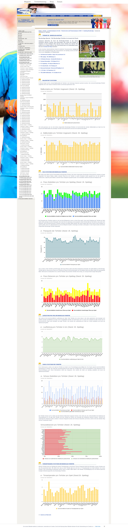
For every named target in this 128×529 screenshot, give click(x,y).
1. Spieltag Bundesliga (24, 171)
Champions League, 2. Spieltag (26, 157)
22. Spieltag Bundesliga (25, 110)
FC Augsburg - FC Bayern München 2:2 (50, 63)
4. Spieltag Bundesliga (24, 165)
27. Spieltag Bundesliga (25, 91)
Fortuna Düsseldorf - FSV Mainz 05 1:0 (50, 61)
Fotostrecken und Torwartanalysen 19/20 (25, 63)
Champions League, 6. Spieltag (26, 126)
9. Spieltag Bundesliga (24, 145)
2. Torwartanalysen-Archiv (25, 53)
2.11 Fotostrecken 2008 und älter (26, 197)
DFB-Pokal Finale (24, 76)
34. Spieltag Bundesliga (25, 79)
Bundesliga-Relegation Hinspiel (26, 77)
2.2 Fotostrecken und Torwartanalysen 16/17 (25, 182)
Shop (52, 2)
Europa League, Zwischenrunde (27, 106)
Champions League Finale (25, 64)
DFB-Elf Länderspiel (24, 152)
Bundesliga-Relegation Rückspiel (25, 74)
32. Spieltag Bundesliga (25, 82)
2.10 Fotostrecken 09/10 (25, 194)
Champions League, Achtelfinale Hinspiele (27, 109)
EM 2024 (20, 33)
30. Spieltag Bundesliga (25, 87)
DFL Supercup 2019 (24, 174)
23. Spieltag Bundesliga (25, 104)
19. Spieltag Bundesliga (25, 116)
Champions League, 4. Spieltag (26, 140)
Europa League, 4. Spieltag (25, 138)
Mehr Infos (97, 526)
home (34, 15)
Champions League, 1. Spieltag (26, 163)
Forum (59, 2)
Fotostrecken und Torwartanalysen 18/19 (25, 177)
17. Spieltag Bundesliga (25, 120)
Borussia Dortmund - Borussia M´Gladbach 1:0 (52, 68)
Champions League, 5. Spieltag (26, 132)
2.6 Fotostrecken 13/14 (25, 188)
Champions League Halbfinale (26, 68)
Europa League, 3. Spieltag (25, 146)
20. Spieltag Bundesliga (25, 115)
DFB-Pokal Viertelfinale (25, 101)
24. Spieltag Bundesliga (25, 103)
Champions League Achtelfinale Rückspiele (26, 98)
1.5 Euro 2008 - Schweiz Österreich (24, 50)
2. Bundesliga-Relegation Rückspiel (25, 72)
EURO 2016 (20, 41)
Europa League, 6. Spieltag (25, 124)
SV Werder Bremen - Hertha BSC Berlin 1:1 (51, 59)
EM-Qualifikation (23, 135)
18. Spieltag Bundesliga (25, 118)
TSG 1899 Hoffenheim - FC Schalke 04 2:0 (51, 72)
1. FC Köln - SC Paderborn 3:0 (48, 70)
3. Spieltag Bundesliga (24, 168)
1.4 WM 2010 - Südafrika (24, 47)
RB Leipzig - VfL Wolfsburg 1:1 (48, 56)
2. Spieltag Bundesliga (24, 170)
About (89, 15)
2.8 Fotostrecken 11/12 (25, 191)
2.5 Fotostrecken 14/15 (25, 186)
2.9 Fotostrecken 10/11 (25, 192)
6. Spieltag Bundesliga (24, 159)
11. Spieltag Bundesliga (25, 137)
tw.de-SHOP (43, 15)
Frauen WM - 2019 (22, 38)
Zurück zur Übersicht (46, 514)
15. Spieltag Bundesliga (25, 123)
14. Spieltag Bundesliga (25, 127)
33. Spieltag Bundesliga (25, 81)
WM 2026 (62, 15)
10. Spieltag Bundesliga (25, 141)
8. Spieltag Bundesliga (24, 149)
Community (72, 15)
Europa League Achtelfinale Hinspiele (26, 96)
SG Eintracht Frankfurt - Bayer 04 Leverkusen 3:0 (53, 54)
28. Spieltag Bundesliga (25, 90)
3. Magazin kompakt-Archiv (25, 198)
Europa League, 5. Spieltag (25, 130)
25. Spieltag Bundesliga (25, 100)
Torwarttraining (40, 2)
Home (40, 30)
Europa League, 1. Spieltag (25, 162)
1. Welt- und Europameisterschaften (24, 31)
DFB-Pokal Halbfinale (24, 85)
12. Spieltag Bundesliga (25, 134)
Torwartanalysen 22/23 (25, 55)
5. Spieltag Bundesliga (24, 160)
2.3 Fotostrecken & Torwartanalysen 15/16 (25, 185)
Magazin (27, 2)
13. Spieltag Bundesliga (25, 129)
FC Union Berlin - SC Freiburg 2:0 (49, 65)
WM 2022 (20, 35)
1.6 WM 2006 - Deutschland (25, 52)
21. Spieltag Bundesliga (25, 112)
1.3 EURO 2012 (21, 46)
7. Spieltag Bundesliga (24, 154)
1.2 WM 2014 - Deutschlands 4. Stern (25, 44)
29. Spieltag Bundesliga (25, 88)
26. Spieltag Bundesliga (25, 93)
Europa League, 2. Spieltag (25, 155)
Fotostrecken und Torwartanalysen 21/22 (25, 58)
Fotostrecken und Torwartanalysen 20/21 (25, 60)
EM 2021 (20, 36)
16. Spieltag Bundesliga (25, 121)
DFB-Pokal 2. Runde (24, 143)
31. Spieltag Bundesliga (25, 84)
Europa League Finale (24, 66)
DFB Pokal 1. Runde (24, 173)
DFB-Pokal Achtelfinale (25, 113)
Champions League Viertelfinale (26, 69)
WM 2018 (20, 40)
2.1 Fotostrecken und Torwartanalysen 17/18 (25, 179)
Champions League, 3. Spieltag (26, 148)
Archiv (97, 15)
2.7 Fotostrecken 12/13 (25, 189)
